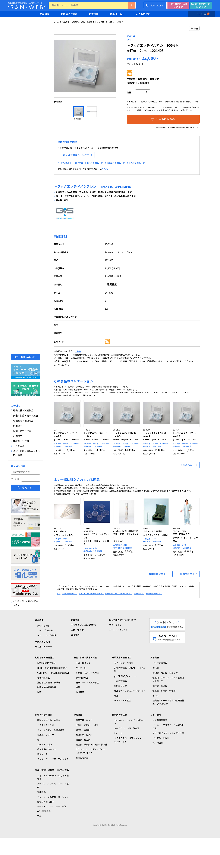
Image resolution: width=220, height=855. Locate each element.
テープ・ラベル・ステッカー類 (51, 806)
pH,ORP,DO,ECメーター (125, 676)
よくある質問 (143, 14)
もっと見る (186, 464)
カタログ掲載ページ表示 (76, 155)
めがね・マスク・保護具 (87, 672)
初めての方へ (157, 5)
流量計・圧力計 (83, 739)
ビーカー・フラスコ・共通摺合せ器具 (168, 726)
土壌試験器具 (120, 680)
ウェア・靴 (81, 667)
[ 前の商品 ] (65, 162)
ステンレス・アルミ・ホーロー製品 (53, 785)
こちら (105, 168)
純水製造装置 (120, 685)
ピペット (118, 733)
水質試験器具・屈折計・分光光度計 (130, 669)
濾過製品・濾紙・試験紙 (82, 22)
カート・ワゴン (44, 744)
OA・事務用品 (44, 811)
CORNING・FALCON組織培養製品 (118, 593)
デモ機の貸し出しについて (83, 624)
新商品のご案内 (69, 14)
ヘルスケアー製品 (122, 700)
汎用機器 (154, 657)
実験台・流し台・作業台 (48, 720)
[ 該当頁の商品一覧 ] (116, 162)
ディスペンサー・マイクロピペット (129, 722)
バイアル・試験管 (161, 738)
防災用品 (80, 692)
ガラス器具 (155, 714)
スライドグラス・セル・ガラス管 (168, 733)
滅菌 (78, 687)
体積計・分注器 (119, 714)
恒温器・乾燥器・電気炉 (164, 690)
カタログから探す (45, 630)
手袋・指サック (83, 662)
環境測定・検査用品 (121, 657)
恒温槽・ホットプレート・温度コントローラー (168, 679)
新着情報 (93, 14)
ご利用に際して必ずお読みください (25, 603)
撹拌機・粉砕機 (160, 685)
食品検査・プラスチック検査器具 (130, 690)
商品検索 (44, 14)
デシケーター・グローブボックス (53, 758)
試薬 (58, 593)
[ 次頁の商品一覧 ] (137, 162)
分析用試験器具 (160, 720)
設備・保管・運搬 (43, 714)
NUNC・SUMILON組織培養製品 (91, 593)
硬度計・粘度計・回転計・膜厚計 (91, 744)
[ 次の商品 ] (78, 162)
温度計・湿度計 (83, 729)
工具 (39, 816)
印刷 (196, 28)
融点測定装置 (82, 757)
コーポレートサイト (118, 629)
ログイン (178, 5)
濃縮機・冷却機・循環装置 (165, 672)
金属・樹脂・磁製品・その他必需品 (52, 769)
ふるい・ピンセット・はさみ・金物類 (53, 777)
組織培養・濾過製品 (44, 657)
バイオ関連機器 (160, 662)
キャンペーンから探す (47, 635)
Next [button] (118, 68)
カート (202, 14)
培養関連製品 (139, 593)
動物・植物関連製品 (154, 593)
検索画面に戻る (157, 574)
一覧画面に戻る (186, 574)
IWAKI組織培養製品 (69, 593)
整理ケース (42, 754)
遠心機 (156, 667)
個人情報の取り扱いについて (122, 619)
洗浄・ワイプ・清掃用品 (87, 682)
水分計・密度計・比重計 (87, 724)
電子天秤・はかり (84, 720)
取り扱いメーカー (43, 646)
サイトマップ (115, 624)
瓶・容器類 (158, 742)
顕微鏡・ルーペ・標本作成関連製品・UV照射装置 (168, 702)
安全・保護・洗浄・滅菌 (85, 657)
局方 (116, 695)
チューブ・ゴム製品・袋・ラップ (53, 796)
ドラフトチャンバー (46, 724)
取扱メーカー (117, 14)
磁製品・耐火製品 (45, 801)
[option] (85, 68)
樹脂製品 (41, 791)
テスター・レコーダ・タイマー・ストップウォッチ (91, 751)
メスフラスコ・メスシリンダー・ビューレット (130, 740)
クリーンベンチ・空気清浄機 (50, 729)
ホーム (56, 22)
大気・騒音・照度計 (123, 662)
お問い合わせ (28, 357)
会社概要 (75, 634)
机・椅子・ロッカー (46, 749)
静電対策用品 (82, 677)
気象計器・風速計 (84, 734)
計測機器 (78, 714)
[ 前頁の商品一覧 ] (95, 162)
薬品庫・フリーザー (46, 734)
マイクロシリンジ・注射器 (126, 728)
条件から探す (43, 625)
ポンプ (156, 695)
